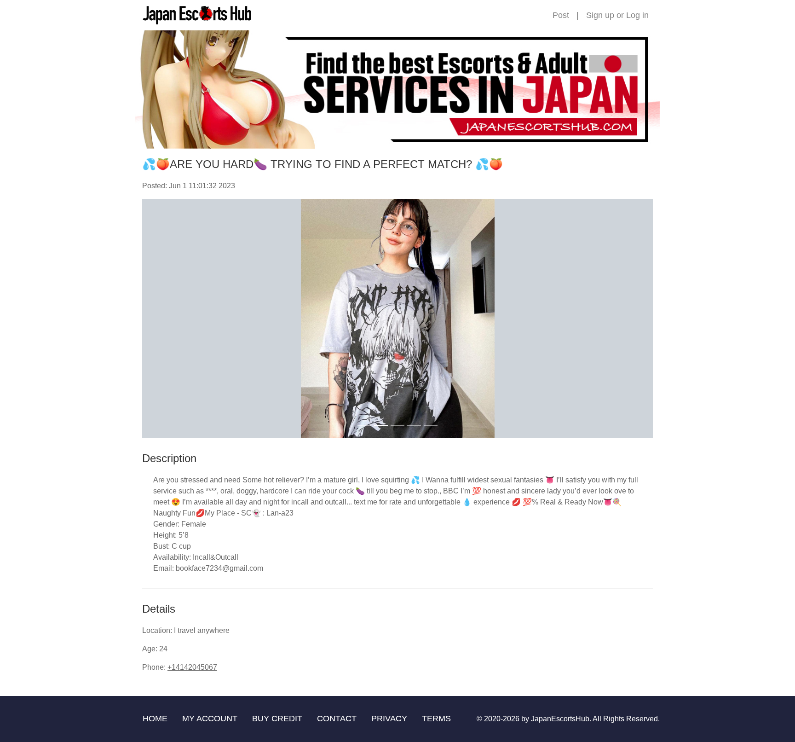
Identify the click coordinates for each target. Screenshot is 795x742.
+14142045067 (192, 667)
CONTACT (337, 718)
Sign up (600, 15)
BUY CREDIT (277, 718)
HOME (155, 718)
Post (561, 15)
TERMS (436, 718)
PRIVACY (389, 718)
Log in (637, 15)
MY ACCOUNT (209, 718)
